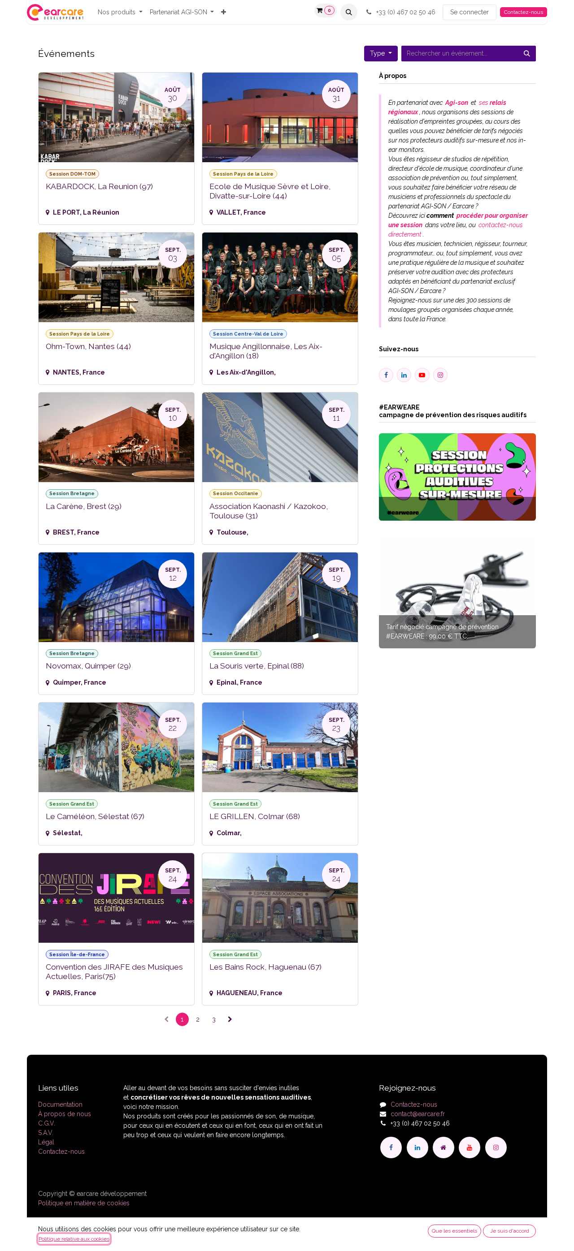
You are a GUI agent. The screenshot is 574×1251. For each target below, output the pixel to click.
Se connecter (469, 12)
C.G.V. (46, 1123)
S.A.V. (45, 1132)
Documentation (60, 1104)
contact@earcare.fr (418, 1113)
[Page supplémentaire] (443, 1147)
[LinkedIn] (417, 1147)
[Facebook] (391, 1147)
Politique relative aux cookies (74, 1239)
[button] (348, 12)
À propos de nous (64, 1113)
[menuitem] (120, 12)
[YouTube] (469, 1147)
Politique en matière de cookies (84, 1203)
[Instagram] (496, 1147)
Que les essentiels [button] (454, 1231)
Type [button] (378, 53)
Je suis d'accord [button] (509, 1231)
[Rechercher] (527, 53)
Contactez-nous (523, 12)
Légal (46, 1142)
